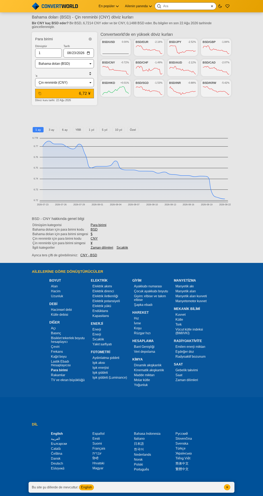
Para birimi (98, 225)
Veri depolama (144, 351)
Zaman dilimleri (102, 247)
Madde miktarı (144, 375)
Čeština (56, 453)
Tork (178, 324)
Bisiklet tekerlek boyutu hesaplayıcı (68, 339)
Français (98, 448)
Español (98, 433)
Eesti (96, 438)
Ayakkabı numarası (148, 286)
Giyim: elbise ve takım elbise (150, 298)
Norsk (138, 459)
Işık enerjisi (100, 367)
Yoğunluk (141, 385)
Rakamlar (58, 375)
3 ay (51, 129)
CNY (94, 238)
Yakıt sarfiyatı (102, 344)
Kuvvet (180, 314)
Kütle (179, 319)
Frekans (57, 351)
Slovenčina (183, 438)
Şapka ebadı (143, 304)
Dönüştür (41, 46)
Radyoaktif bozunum (190, 356)
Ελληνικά (57, 468)
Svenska (181, 443)
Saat (178, 375)
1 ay (38, 129)
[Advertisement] (131, 118)
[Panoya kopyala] (40, 93)
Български (59, 443)
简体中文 (182, 463)
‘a (36, 75)
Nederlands (142, 454)
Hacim (55, 291)
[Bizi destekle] (227, 6)
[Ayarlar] (90, 39)
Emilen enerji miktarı (190, 346)
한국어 (139, 449)
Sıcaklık (122, 247)
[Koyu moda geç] (220, 6)
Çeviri (55, 346)
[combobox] (185, 6)
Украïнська (183, 453)
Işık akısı (98, 362)
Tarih (66, 46)
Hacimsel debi (61, 309)
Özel (133, 129)
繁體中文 (182, 469)
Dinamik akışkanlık (147, 365)
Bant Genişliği (144, 346)
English (86, 487)
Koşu (138, 328)
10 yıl (118, 129)
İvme (137, 323)
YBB (78, 129)
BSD (94, 229)
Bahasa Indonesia (147, 433)
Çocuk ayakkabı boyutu (151, 291)
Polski (138, 464)
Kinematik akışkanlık (149, 370)
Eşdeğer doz (184, 351)
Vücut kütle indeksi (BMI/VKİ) (189, 331)
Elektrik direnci (103, 291)
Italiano (139, 438)
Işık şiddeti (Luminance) (109, 377)
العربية (55, 439)
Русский (181, 433)
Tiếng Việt (182, 458)
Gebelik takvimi (186, 370)
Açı (53, 328)
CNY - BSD (88, 255)
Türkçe (180, 448)
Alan (54, 286)
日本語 (139, 443)
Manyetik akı (184, 286)
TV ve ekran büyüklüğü (68, 380)
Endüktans (100, 311)
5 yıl (104, 129)
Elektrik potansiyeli (106, 301)
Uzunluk (57, 296)
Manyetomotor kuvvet (190, 301)
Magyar (97, 468)
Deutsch (57, 463)
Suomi (97, 443)
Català (56, 448)
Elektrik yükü (101, 306)
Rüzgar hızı (142, 333)
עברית (96, 453)
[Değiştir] (90, 73)
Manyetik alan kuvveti (191, 296)
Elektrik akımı (102, 286)
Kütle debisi (59, 314)
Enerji (96, 329)
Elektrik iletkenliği (105, 296)
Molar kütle (142, 380)
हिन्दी (95, 458)
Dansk (55, 458)
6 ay (65, 129)
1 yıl (91, 129)
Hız (136, 318)
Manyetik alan (185, 291)
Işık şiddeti (100, 372)
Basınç (56, 333)
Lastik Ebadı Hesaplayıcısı (61, 363)
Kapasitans (100, 316)
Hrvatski (98, 463)
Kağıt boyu (59, 356)
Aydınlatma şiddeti (105, 358)
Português (141, 469)
